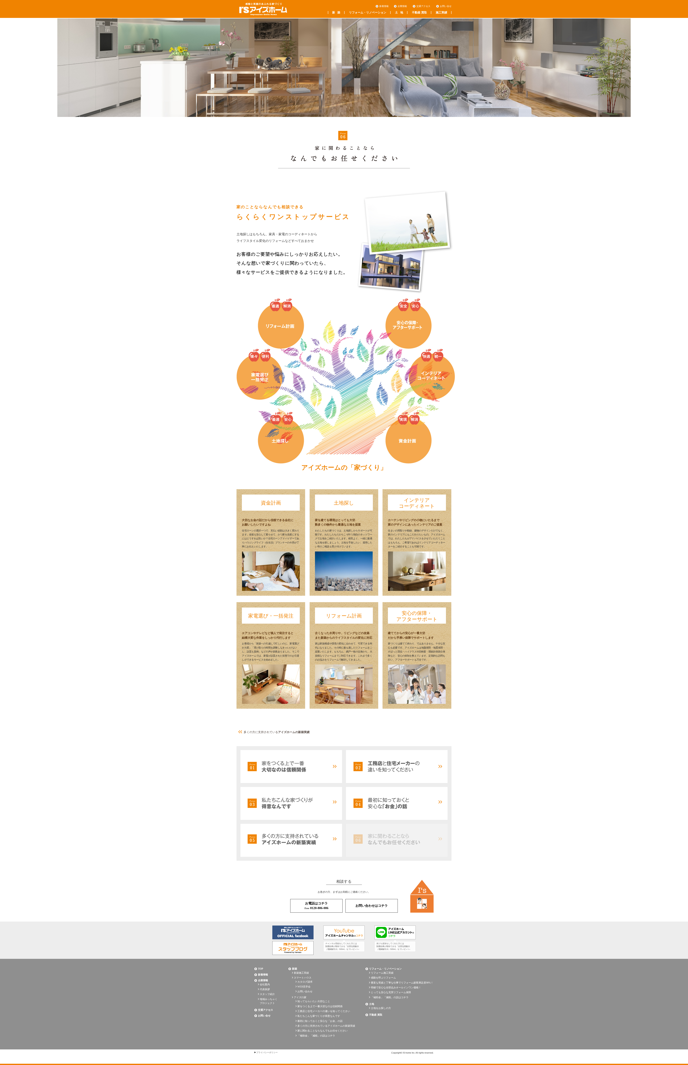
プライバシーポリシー (267, 1052)
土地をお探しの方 (381, 1008)
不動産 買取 (419, 12)
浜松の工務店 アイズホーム (263, 9)
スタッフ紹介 (267, 994)
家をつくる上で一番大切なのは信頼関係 (320, 1006)
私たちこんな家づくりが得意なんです (318, 1016)
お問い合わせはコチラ (371, 905)
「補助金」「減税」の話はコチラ (316, 1035)
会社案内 (265, 984)
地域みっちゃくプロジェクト (268, 1001)
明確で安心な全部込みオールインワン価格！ (396, 987)
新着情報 (384, 6)
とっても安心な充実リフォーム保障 (391, 992)
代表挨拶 (265, 989)
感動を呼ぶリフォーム (383, 977)
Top (260, 968)
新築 (336, 12)
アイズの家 (300, 997)
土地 (399, 12)
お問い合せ (446, 6)
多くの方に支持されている (277, 732)
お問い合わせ (304, 991)
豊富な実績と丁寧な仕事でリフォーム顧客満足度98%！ (402, 982)
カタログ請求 (304, 981)
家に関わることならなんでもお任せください (322, 1030)
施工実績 (441, 12)
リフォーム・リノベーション (367, 12)
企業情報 (402, 6)
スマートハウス (302, 977)
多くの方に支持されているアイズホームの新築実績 (326, 1026)
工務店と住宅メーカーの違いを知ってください (323, 1011)
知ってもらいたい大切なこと (313, 1001)
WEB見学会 (303, 986)
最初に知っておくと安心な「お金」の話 (320, 1021)
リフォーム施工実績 (382, 973)
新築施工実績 (301, 973)
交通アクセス (423, 6)
